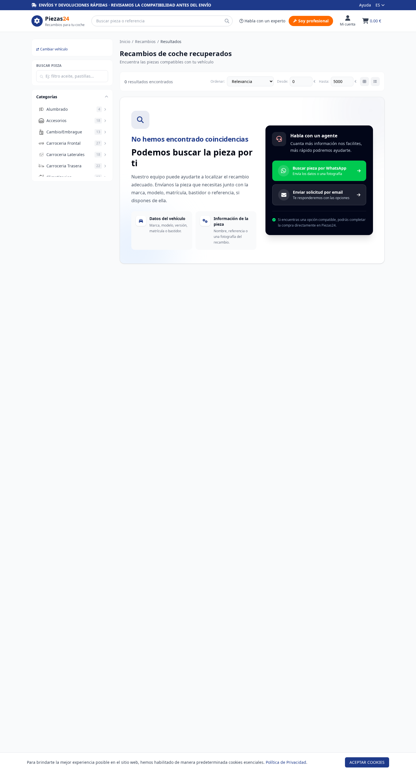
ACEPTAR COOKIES (367, 762)
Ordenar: (218, 81)
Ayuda (365, 5)
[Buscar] (227, 21)
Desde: (282, 81)
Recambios (145, 41)
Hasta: (324, 81)
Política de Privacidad (286, 762)
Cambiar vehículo (54, 49)
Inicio (125, 41)
